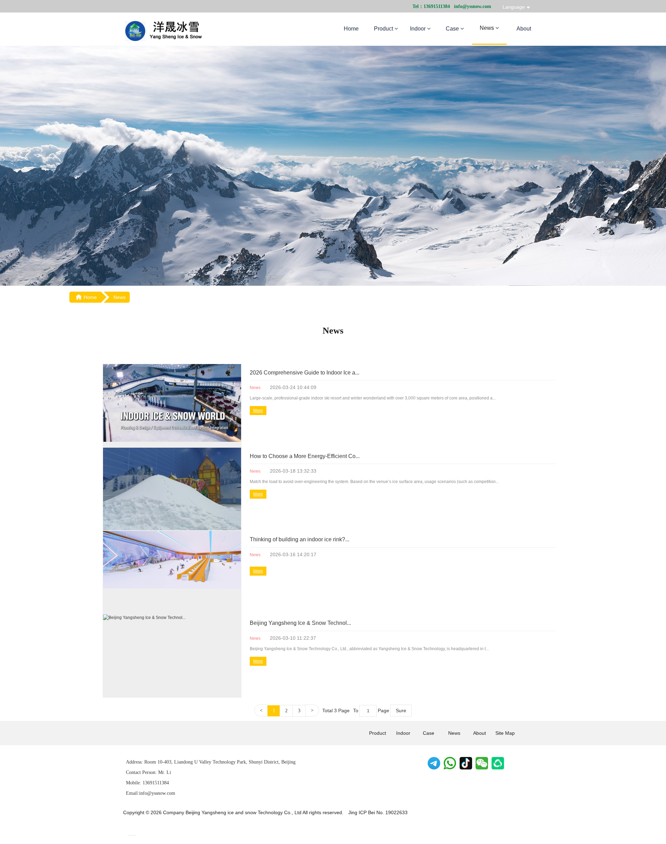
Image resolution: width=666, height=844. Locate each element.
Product (384, 29)
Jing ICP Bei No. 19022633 (378, 812)
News (487, 28)
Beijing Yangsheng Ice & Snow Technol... (300, 623)
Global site (132, 835)
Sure (401, 710)
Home (351, 29)
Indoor (418, 29)
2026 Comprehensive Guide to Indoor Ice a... (304, 373)
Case (453, 29)
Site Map (505, 733)
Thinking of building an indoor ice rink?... (299, 539)
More (258, 410)
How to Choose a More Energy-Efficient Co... (305, 456)
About (523, 29)
